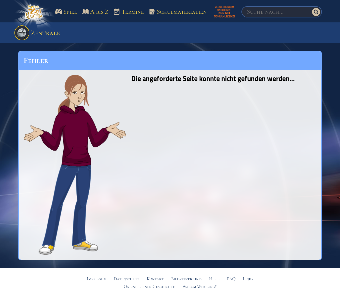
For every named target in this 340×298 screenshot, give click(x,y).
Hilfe (214, 279)
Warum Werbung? (199, 286)
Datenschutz (126, 279)
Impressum (97, 279)
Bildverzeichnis (186, 279)
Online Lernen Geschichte (149, 286)
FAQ (231, 279)
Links (248, 279)
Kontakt (155, 279)
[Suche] (316, 11)
